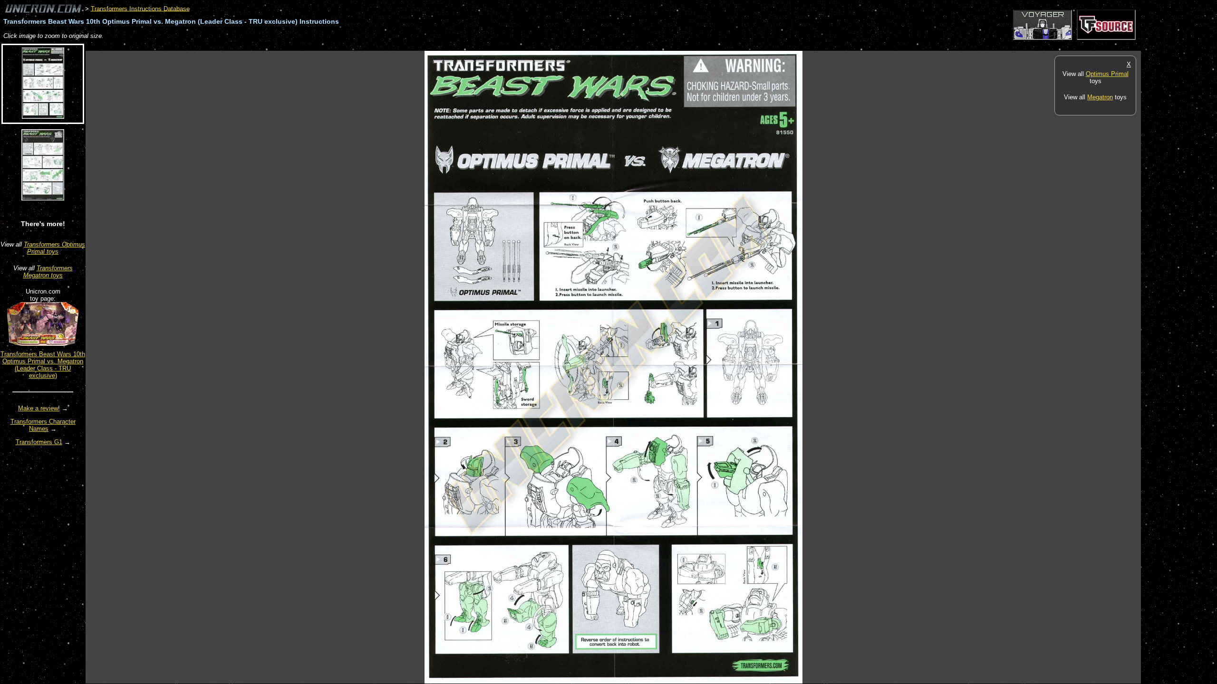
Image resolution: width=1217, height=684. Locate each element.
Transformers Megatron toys (48, 272)
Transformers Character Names (43, 425)
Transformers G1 (39, 442)
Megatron (1100, 97)
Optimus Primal (1107, 73)
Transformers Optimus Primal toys (54, 248)
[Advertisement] (259, 45)
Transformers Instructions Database (140, 8)
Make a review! (39, 408)
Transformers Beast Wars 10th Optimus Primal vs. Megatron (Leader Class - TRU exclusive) (42, 365)
